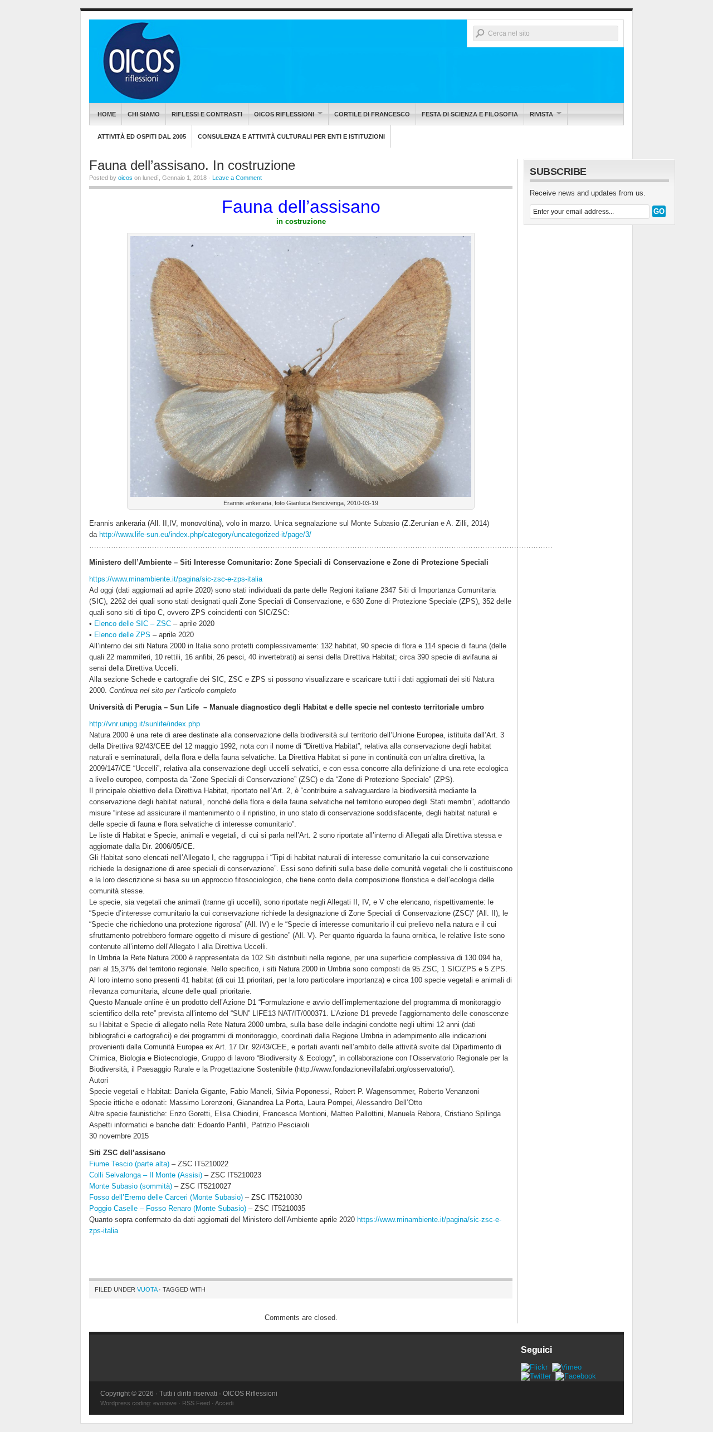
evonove (165, 1403)
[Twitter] (536, 1376)
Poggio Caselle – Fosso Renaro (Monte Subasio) (167, 1208)
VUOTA (147, 1289)
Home (106, 114)
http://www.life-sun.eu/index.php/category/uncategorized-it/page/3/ (205, 534)
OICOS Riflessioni (356, 61)
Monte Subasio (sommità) (130, 1186)
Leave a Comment (237, 177)
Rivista (538, 114)
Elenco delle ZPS (122, 635)
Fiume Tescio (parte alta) (129, 1164)
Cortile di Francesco (372, 114)
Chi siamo (144, 114)
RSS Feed (196, 1403)
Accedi (224, 1403)
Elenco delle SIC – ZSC (132, 623)
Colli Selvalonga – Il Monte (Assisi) (145, 1175)
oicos (125, 177)
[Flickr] (534, 1367)
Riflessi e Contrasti (207, 114)
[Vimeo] (567, 1367)
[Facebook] (575, 1376)
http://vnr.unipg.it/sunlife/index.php (144, 724)
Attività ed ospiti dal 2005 (141, 136)
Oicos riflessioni (281, 114)
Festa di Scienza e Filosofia (470, 114)
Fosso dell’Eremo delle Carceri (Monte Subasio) (166, 1197)
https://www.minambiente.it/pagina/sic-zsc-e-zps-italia (175, 579)
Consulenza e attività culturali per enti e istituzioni (291, 136)
